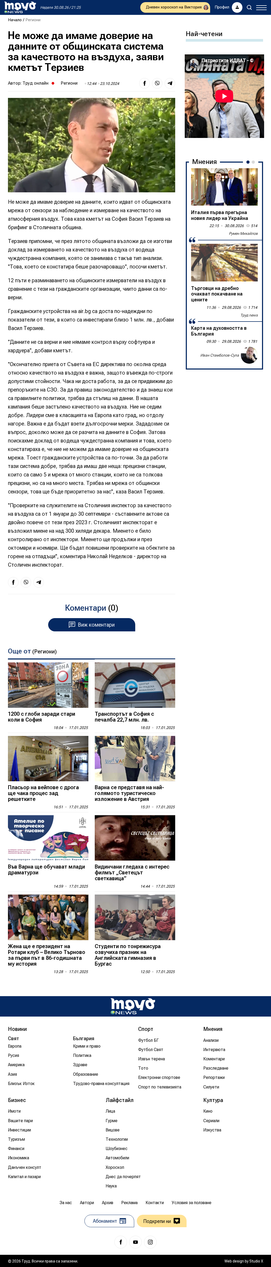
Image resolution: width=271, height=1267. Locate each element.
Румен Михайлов (243, 233)
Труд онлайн (35, 83)
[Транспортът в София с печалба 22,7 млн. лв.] (135, 685)
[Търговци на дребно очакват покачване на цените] (224, 262)
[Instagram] (150, 1242)
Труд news (249, 315)
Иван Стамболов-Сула (219, 355)
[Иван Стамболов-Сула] (249, 355)
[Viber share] (157, 83)
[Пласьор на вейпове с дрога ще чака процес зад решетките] (48, 758)
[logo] (20, 7)
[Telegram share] (170, 83)
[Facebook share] (144, 83)
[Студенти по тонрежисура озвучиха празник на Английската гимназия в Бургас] (135, 917)
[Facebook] (120, 1242)
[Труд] (133, 1006)
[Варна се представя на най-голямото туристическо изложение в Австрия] (135, 758)
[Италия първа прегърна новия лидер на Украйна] (224, 187)
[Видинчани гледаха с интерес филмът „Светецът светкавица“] (135, 838)
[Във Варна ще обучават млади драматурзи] (48, 838)
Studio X (256, 1261)
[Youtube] (135, 1242)
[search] (249, 7)
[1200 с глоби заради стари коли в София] (48, 685)
